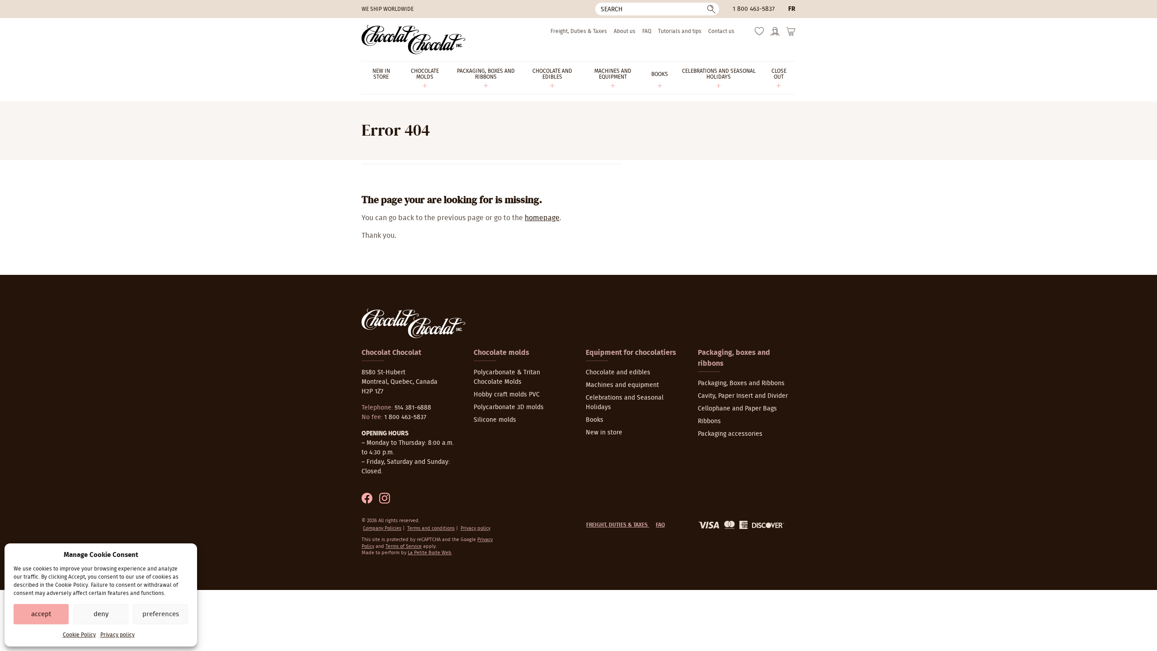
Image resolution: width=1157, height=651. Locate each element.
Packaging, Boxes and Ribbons (741, 383)
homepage (542, 218)
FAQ (646, 31)
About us (624, 31)
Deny (101, 614)
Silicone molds (495, 420)
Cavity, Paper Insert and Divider (743, 396)
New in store (604, 432)
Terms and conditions (431, 528)
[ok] (711, 9)
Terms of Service (404, 546)
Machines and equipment (622, 385)
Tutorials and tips (679, 31)
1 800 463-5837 (754, 9)
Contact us (721, 31)
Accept (41, 614)
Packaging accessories (730, 434)
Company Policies (382, 528)
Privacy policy (117, 634)
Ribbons (709, 421)
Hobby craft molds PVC (507, 395)
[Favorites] (759, 33)
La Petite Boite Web (430, 552)
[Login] (775, 34)
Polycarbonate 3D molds (509, 407)
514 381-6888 (413, 408)
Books (594, 420)
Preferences (160, 614)
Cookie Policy (79, 634)
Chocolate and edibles (618, 372)
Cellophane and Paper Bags (737, 409)
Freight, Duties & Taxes (578, 31)
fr (791, 9)
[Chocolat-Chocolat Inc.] (414, 39)
